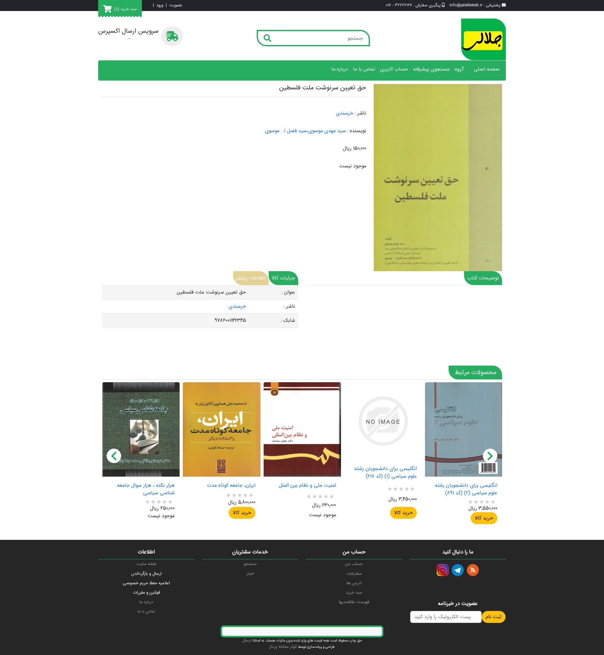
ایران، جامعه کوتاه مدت (231, 485)
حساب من (354, 564)
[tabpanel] (200, 306)
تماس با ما (364, 69)
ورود (159, 5)
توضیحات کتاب (483, 278)
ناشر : (360, 113)
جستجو (250, 564)
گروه (459, 69)
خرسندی (344, 113)
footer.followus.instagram (443, 570)
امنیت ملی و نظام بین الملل (307, 485)
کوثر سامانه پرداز (283, 646)
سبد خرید (354, 592)
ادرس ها (354, 583)
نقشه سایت (146, 564)
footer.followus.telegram (458, 570)
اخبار (250, 573)
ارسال (247, 640)
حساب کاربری (394, 69)
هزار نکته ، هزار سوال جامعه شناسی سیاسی (146, 489)
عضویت (175, 5)
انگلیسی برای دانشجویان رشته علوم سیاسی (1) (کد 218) (385, 472)
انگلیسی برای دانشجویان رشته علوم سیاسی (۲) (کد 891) (466, 489)
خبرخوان (473, 570)
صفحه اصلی (487, 69)
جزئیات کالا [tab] (283, 278)
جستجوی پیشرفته (431, 69)
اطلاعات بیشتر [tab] (251, 278)
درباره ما (339, 69)
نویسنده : (356, 131)
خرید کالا (242, 513)
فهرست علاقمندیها (354, 602)
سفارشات (354, 573)
